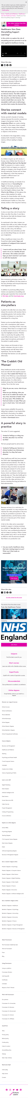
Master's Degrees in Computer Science (11, 870)
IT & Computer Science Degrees (9, 839)
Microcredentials (6, 714)
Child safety (5, 1069)
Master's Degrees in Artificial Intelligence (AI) (13, 893)
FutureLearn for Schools (8, 1015)
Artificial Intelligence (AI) (8, 792)
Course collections (6, 815)
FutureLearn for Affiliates (8, 1018)
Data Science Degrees (7, 843)
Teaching (4, 753)
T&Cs (3, 1030)
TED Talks (5, 296)
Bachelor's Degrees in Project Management (12, 925)
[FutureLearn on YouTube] (17, 1090)
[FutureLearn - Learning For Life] (14, 1093)
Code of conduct (6, 1046)
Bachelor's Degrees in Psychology (10, 909)
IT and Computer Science (8, 761)
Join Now (14, 645)
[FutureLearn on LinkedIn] (20, 1090)
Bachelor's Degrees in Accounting (10, 913)
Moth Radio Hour (19, 296)
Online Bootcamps (6, 718)
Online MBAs (5, 827)
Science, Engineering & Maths (9, 773)
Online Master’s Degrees (8, 726)
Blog (3, 956)
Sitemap (4, 1054)
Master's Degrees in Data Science (10, 874)
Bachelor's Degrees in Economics (10, 917)
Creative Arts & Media (7, 769)
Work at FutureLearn (7, 948)
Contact (4, 1077)
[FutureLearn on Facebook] (7, 1090)
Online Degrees (5, 722)
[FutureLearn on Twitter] (13, 1090)
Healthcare (22, 14)
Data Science (5, 796)
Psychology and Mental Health (9, 757)
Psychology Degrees (7, 831)
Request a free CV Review (8, 987)
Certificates (5, 980)
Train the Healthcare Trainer (8, 15)
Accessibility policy (6, 1050)
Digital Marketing (6, 785)
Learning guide (5, 976)
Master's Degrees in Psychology (9, 866)
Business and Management (8, 746)
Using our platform (6, 968)
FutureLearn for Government (9, 1011)
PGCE (3, 847)
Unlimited (4, 983)
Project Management (7, 808)
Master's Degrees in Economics (9, 889)
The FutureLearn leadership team (10, 944)
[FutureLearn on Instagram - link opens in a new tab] (10, 1090)
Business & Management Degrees (10, 854)
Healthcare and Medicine (8, 749)
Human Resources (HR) (7, 800)
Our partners (5, 999)
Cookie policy (5, 1042)
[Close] (26, 2)
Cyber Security (5, 804)
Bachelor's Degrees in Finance (9, 921)
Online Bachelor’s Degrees (8, 730)
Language (4, 765)
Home (2, 14)
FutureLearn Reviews (7, 972)
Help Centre (5, 1073)
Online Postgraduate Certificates (10, 734)
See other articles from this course (14, 597)
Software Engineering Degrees (9, 850)
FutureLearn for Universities (8, 1003)
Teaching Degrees (6, 835)
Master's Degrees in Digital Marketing (11, 878)
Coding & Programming (7, 812)
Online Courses (6, 707)
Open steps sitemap (7, 1057)
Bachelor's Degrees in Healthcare (10, 905)
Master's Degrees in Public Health (10, 882)
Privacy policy (5, 1034)
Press (3, 952)
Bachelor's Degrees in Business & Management (13, 928)
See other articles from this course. (17, 24)
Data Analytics (5, 788)
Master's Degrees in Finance (9, 886)
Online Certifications (7, 711)
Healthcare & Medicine (11, 14)
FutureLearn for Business (8, 1007)
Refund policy (5, 1038)
